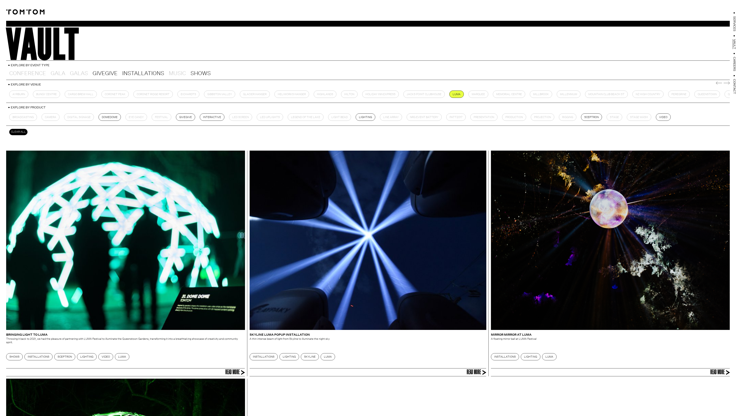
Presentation (484, 117)
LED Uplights (270, 117)
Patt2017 (456, 117)
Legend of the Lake (305, 117)
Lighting (365, 117)
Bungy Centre (46, 94)
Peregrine (678, 94)
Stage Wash (639, 117)
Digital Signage (79, 117)
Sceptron (591, 117)
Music (177, 73)
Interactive (212, 117)
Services (734, 23)
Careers (734, 64)
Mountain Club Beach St (606, 94)
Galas (79, 73)
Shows (201, 73)
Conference (27, 73)
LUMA (457, 94)
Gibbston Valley (219, 94)
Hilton (349, 94)
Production (514, 117)
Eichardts (188, 94)
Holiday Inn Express (380, 94)
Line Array (391, 117)
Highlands (325, 94)
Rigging (567, 117)
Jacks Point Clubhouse (424, 94)
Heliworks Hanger (292, 94)
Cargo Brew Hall (81, 94)
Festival (161, 117)
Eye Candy (136, 117)
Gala (58, 73)
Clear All (18, 131)
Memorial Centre (509, 94)
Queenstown (707, 94)
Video (663, 117)
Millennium (568, 94)
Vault (734, 44)
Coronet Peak (115, 94)
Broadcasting (23, 117)
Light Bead (339, 117)
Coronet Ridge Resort (153, 94)
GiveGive (105, 73)
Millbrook (541, 94)
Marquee (478, 94)
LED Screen (240, 117)
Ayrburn (19, 94)
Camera (50, 117)
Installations (143, 73)
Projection (542, 117)
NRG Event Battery (424, 117)
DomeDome (110, 117)
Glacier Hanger (255, 94)
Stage (614, 117)
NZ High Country (648, 94)
